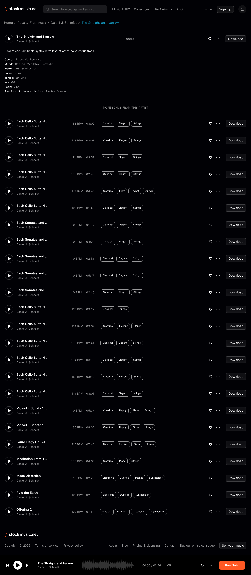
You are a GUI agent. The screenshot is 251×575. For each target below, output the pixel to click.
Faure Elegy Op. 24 (30, 442)
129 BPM (77, 511)
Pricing (181, 9)
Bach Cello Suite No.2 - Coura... (32, 171)
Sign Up (225, 9)
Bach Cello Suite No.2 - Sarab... (32, 155)
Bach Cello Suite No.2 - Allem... (32, 306)
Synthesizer (29, 68)
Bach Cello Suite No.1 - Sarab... (32, 340)
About (113, 545)
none (18, 73)
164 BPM (77, 359)
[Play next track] (27, 565)
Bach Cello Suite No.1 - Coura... (32, 357)
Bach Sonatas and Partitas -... (32, 273)
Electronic (22, 59)
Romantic (47, 64)
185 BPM (77, 174)
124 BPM (20, 77)
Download (235, 39)
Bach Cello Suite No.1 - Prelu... (32, 391)
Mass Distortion (28, 475)
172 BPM (77, 191)
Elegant (123, 123)
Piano (135, 410)
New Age (122, 511)
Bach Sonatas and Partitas (32, 290)
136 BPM (77, 461)
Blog (125, 545)
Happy (123, 410)
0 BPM (77, 224)
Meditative (33, 64)
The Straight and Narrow (56, 563)
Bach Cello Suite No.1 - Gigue (32, 205)
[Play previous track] (8, 565)
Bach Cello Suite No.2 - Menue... (32, 138)
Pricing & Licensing (146, 545)
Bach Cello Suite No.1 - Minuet (32, 323)
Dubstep (124, 477)
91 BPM (77, 157)
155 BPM (77, 343)
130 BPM (77, 427)
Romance (35, 59)
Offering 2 (24, 509)
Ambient (106, 511)
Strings (137, 123)
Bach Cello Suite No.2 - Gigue (32, 121)
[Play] (17, 565)
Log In (207, 9)
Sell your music (233, 545)
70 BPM (77, 478)
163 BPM (77, 123)
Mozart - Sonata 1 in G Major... (32, 408)
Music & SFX (121, 9)
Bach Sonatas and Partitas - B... (32, 222)
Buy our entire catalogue (197, 545)
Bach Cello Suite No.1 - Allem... (32, 374)
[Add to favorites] (203, 565)
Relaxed (20, 64)
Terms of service (47, 545)
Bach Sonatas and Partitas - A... (32, 239)
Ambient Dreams (56, 91)
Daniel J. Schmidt (48, 567)
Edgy (122, 190)
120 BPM (77, 495)
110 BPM (77, 326)
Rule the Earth (27, 492)
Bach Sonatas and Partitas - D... (32, 256)
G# (13, 82)
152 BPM (77, 376)
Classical (108, 123)
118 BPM (77, 393)
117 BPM (77, 444)
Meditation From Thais (32, 458)
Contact (170, 545)
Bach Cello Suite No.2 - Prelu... (32, 188)
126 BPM (77, 140)
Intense (139, 477)
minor (16, 86)
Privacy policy (73, 545)
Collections (142, 9)
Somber (123, 444)
